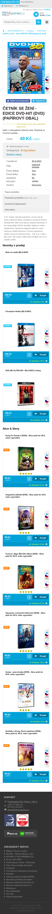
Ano (34, 171)
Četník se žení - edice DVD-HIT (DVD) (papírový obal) (24, 34)
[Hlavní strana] (3, 31)
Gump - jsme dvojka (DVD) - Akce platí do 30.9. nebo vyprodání (24, 673)
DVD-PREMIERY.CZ (15, 31)
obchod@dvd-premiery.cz (18, 810)
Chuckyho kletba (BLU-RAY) (18, 311)
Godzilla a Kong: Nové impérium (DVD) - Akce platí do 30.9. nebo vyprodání (23, 732)
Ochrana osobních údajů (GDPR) (20, 877)
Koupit (43, 295)
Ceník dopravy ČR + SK (10, 2)
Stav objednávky (27, 2)
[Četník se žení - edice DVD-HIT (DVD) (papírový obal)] (26, 68)
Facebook (10, 868)
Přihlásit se (23, 6)
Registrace (8, 6)
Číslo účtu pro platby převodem (19, 865)
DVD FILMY (41, 31)
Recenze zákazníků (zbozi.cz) (18, 885)
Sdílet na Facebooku (19, 101)
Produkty (30, 31)
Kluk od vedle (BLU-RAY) (16, 252)
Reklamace (11, 888)
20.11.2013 (36, 161)
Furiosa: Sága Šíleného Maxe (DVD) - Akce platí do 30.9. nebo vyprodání (24, 555)
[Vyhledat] (38, 22)
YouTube (10, 894)
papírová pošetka (36, 165)
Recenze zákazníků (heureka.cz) (20, 882)
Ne (33, 178)
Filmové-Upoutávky (14, 897)
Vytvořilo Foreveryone (26, 911)
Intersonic (36, 185)
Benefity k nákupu (14, 154)
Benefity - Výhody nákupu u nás (19, 854)
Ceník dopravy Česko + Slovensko (20, 862)
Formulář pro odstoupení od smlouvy (21, 871)
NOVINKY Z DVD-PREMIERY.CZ (20, 857)
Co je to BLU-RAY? (14, 859)
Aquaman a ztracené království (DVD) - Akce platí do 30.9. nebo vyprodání (25, 614)
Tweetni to (40, 101)
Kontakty (9, 874)
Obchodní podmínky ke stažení (19, 879)
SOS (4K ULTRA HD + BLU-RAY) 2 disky (23, 370)
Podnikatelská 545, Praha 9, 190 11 (22, 802)
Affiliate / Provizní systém (16, 851)
